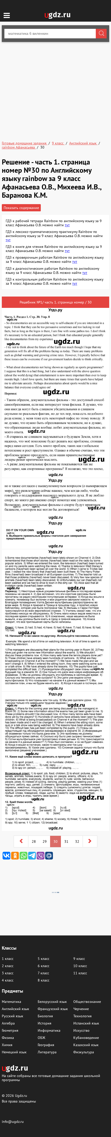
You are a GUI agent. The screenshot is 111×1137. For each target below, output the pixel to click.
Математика (11, 1001)
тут (67, 225)
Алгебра (8, 1023)
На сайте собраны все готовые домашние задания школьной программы (51, 1077)
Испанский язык (86, 1023)
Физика (8, 1037)
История (44, 1023)
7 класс (43, 973)
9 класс (79, 958)
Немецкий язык (14, 1052)
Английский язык (15, 1008)
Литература (47, 1052)
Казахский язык (86, 1045)
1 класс (7, 958)
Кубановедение (86, 1037)
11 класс (80, 973)
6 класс (43, 966)
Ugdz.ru (21, 1095)
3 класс (7, 973)
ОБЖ (41, 1037)
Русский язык (12, 1016)
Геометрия (10, 1030)
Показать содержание (21, 207)
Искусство (81, 1030)
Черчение (81, 1008)
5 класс (43, 958)
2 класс (7, 966)
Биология (45, 1016)
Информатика (49, 1030)
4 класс (7, 980)
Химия (7, 1045)
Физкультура (83, 1052)
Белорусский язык (52, 1001)
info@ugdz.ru (13, 1121)
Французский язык (53, 1008)
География (46, 1045)
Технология (82, 1016)
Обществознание (87, 1001)
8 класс (43, 980)
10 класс (80, 966)
